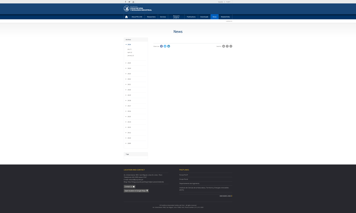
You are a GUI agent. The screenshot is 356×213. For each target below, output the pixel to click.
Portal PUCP (183, 175)
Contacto (229, 21)
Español (220, 2)
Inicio (126, 16)
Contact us (128, 187)
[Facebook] (161, 46)
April (130, 52)
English (228, 2)
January (131, 55)
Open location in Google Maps (135, 191)
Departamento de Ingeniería (189, 183)
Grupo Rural (183, 179)
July (129, 49)
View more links (225, 196)
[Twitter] (165, 46)
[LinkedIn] (168, 46)
